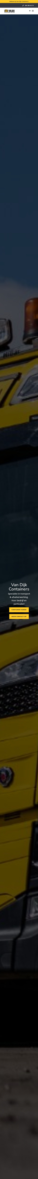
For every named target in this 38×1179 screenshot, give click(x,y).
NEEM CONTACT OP (19, 616)
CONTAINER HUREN (19, 610)
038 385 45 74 (29, 5)
